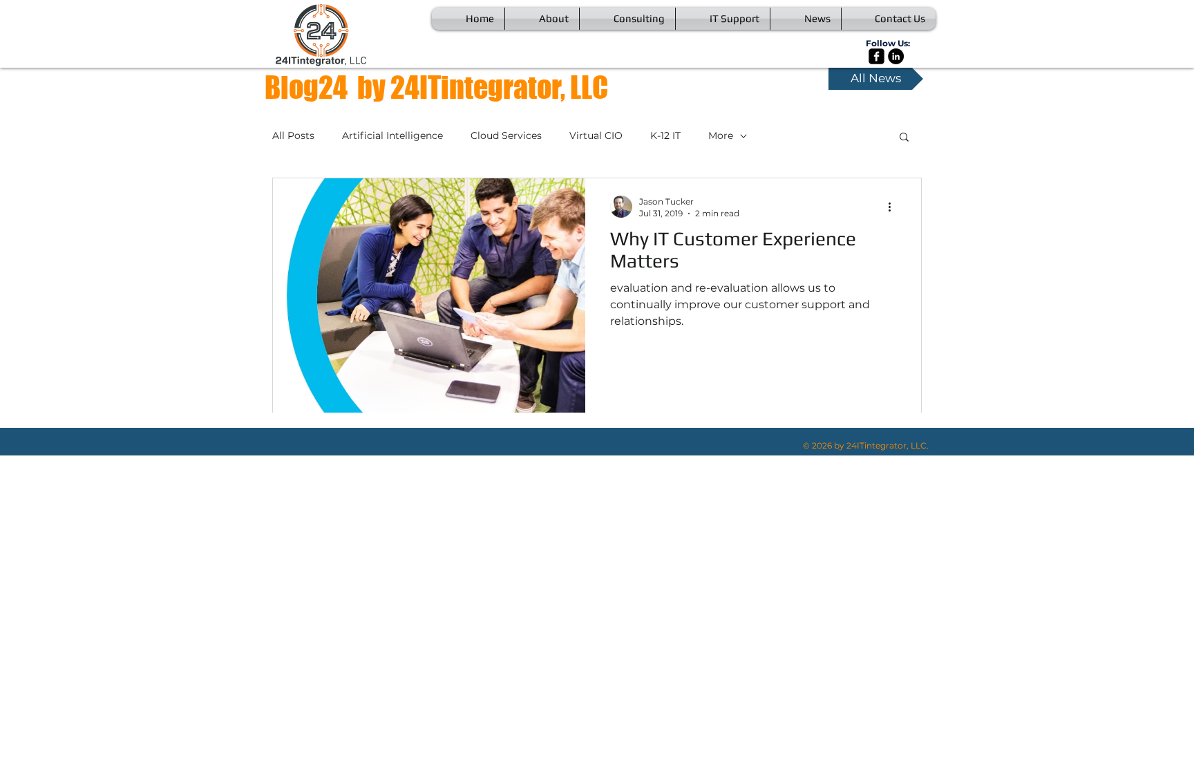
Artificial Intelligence (392, 135)
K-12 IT (665, 135)
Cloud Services (506, 135)
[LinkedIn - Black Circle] (896, 56)
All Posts (293, 135)
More (720, 135)
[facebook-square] (876, 56)
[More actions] (894, 206)
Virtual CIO (596, 135)
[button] (904, 138)
